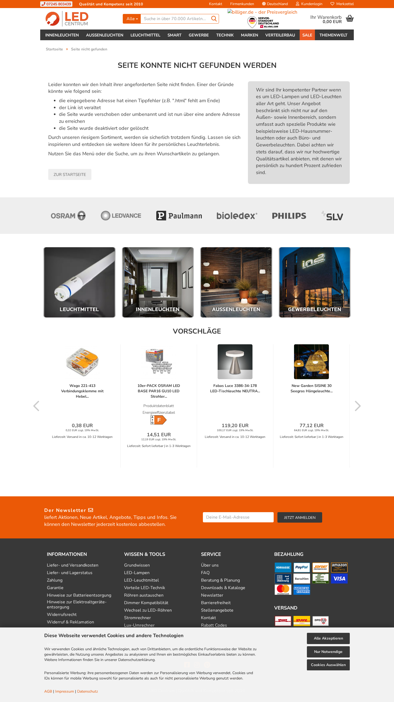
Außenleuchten (104, 35)
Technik (225, 35)
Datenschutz (87, 691)
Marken (249, 35)
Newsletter (212, 595)
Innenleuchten (62, 35)
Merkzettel (344, 3)
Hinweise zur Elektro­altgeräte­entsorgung (77, 605)
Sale (307, 35)
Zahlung (54, 580)
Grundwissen (137, 565)
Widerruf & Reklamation (70, 622)
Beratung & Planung (220, 580)
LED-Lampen (137, 572)
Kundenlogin (310, 3)
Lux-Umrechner (139, 625)
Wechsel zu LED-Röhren (148, 610)
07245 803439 (58, 4)
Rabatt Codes (214, 625)
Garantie (55, 587)
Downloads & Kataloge (223, 587)
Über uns (210, 565)
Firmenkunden (242, 3)
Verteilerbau (280, 35)
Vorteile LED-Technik (144, 587)
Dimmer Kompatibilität (146, 602)
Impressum (64, 691)
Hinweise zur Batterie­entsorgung (79, 595)
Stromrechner (137, 617)
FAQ (205, 572)
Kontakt (215, 3)
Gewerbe (199, 35)
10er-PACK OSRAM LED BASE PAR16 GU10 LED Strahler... (158, 391)
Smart (174, 35)
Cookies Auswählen (328, 664)
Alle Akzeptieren (328, 638)
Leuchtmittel (145, 35)
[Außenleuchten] (236, 282)
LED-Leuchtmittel (141, 580)
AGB (48, 691)
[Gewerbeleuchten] (315, 282)
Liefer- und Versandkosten (72, 565)
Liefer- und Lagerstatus (69, 572)
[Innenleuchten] (158, 282)
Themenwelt (333, 35)
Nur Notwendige (328, 651)
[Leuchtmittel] (79, 282)
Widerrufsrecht (62, 614)
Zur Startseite (70, 174)
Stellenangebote (217, 610)
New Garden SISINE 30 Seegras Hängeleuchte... (312, 388)
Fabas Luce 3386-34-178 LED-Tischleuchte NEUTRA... (235, 388)
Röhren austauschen (143, 595)
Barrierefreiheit (216, 602)
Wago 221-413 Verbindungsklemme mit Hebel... (82, 391)
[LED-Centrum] (79, 18)
